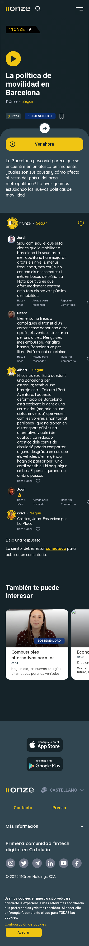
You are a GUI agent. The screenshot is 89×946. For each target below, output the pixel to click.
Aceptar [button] (24, 932)
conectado (56, 548)
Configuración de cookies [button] (25, 924)
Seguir (28, 101)
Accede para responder (40, 302)
